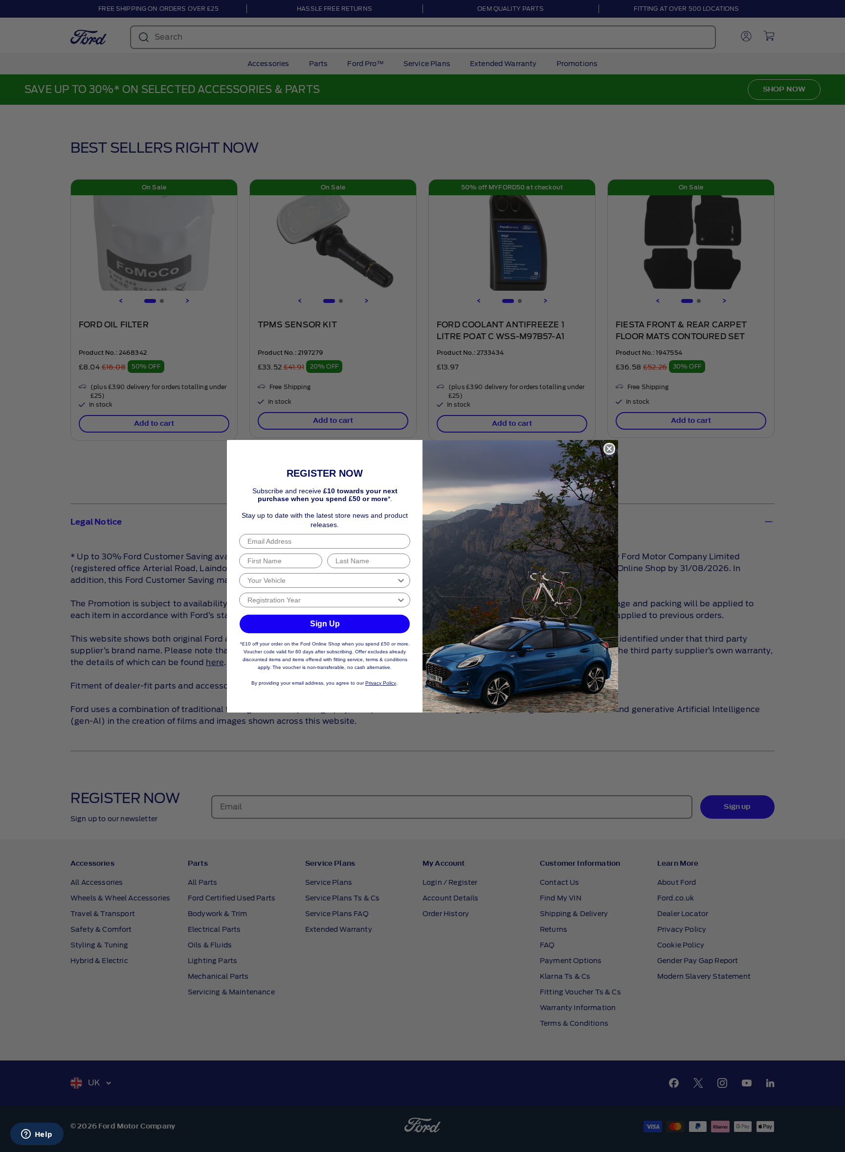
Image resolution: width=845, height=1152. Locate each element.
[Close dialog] (609, 449)
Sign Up (325, 624)
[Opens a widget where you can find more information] (37, 1135)
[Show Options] (401, 580)
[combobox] (321, 580)
